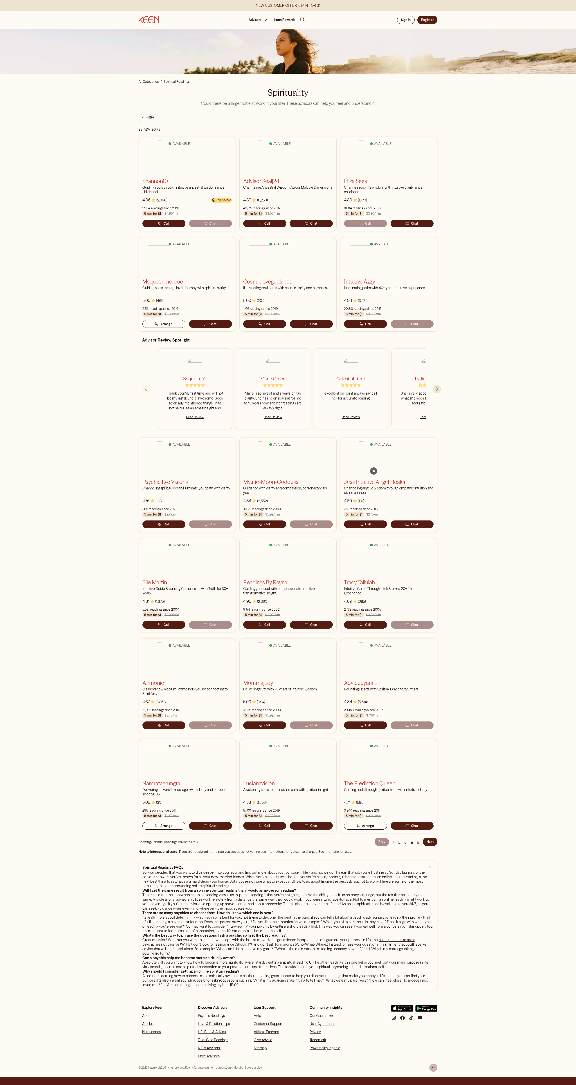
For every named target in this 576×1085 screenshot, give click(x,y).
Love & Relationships (214, 1023)
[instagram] (393, 1019)
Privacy (315, 1031)
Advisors (255, 20)
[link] (373, 471)
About (147, 1015)
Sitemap (260, 1048)
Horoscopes (151, 1031)
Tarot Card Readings (213, 1040)
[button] (429, 867)
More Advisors (209, 1056)
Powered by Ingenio (325, 1048)
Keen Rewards (284, 20)
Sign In (406, 20)
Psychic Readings (211, 1015)
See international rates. (335, 852)
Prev (381, 842)
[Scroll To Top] (433, 1068)
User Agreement (322, 1023)
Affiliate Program (266, 1031)
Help (257, 1015)
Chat (212, 223)
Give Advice (263, 1040)
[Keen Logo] (149, 19)
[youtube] (420, 1019)
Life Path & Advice (212, 1031)
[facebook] (402, 1019)
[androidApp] (426, 1010)
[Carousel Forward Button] (437, 389)
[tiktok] (411, 1019)
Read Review (195, 417)
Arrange (166, 324)
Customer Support (268, 1023)
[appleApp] (402, 1010)
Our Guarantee (321, 1015)
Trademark (318, 1040)
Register (427, 20)
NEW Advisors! (209, 1048)
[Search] (302, 19)
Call (166, 223)
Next (430, 842)
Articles (147, 1023)
